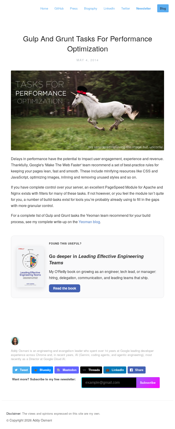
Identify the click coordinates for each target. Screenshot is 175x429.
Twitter (126, 8)
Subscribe (148, 382)
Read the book (64, 288)
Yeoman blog (89, 221)
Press (74, 8)
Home (44, 8)
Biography (91, 8)
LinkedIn (109, 8)
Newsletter (143, 8)
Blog (163, 8)
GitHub (59, 8)
